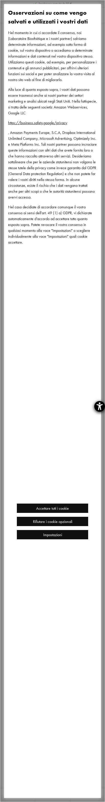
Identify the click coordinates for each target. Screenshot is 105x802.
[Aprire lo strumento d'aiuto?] (99, 406)
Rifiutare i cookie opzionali (52, 521)
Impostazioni (52, 534)
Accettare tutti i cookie (52, 508)
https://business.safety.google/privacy (37, 122)
